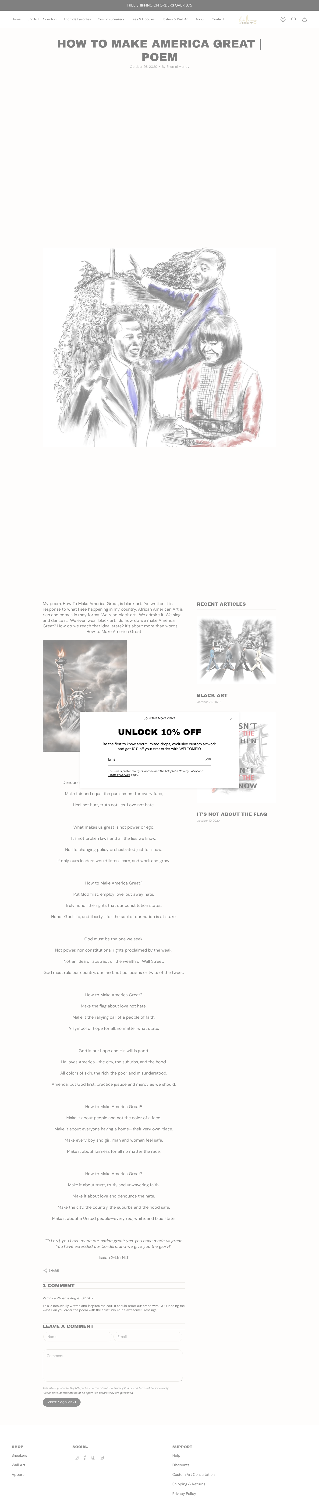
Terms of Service (119, 775)
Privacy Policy (188, 771)
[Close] (231, 718)
